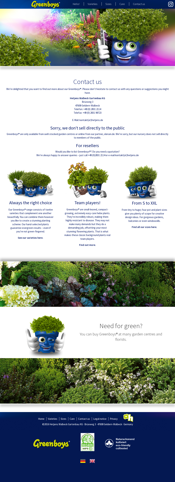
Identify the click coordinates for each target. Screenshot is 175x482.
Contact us (139, 4)
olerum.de (109, 134)
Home (41, 418)
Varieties (92, 4)
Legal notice (99, 418)
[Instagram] (170, 4)
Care (122, 4)
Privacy (114, 418)
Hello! (76, 4)
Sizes (108, 4)
